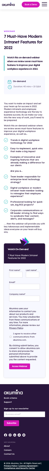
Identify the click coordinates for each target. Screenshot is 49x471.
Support (8, 402)
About (7, 446)
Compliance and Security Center (19, 468)
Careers (7, 450)
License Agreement (28, 466)
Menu (44, 4)
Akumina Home (13, 392)
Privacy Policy (16, 328)
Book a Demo (31, 4)
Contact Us (9, 454)
